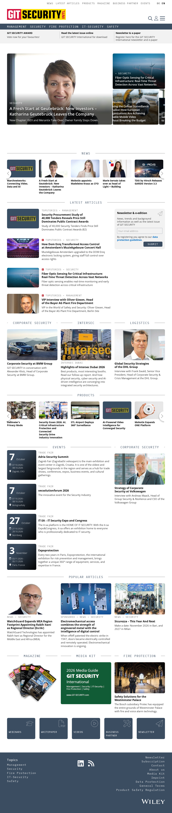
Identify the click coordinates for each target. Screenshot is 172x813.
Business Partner (125, 3)
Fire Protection (64, 27)
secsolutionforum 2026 (53, 490)
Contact (158, 765)
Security (38, 27)
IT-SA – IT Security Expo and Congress (62, 520)
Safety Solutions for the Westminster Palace (130, 698)
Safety (113, 27)
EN (163, 3)
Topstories (49, 210)
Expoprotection (48, 550)
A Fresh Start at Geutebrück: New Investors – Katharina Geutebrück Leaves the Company (53, 111)
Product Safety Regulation (140, 790)
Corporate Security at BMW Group (29, 363)
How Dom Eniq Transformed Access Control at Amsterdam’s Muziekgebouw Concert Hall (71, 246)
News (50, 3)
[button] (6, 174)
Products (88, 3)
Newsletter (155, 757)
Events (145, 3)
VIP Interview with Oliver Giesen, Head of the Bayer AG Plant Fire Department (67, 301)
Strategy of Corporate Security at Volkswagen (130, 489)
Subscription (153, 761)
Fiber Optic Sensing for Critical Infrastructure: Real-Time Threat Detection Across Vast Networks (136, 81)
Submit (153, 244)
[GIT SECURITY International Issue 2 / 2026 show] (39, 683)
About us (157, 769)
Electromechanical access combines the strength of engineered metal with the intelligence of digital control (80, 626)
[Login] (156, 18)
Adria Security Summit (53, 457)
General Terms (152, 785)
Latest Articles (67, 3)
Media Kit (156, 773)
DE (158, 3)
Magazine (103, 3)
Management (17, 27)
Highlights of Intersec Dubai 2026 (83, 367)
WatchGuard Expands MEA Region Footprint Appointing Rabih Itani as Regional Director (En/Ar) (29, 624)
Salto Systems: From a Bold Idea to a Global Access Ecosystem (136, 118)
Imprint (158, 777)
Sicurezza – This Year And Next (135, 621)
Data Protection (150, 781)
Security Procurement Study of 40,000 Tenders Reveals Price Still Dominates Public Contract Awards (65, 218)
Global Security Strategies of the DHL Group (132, 365)
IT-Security (93, 27)
